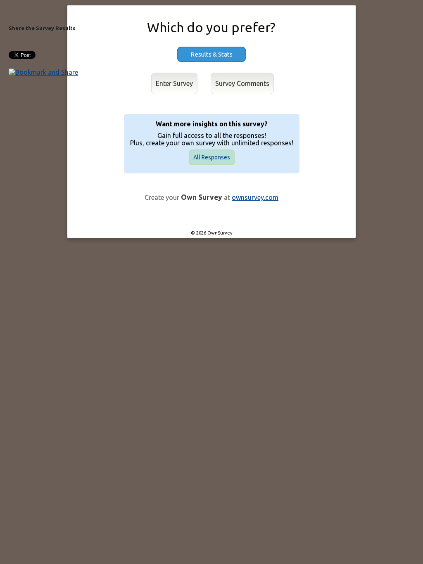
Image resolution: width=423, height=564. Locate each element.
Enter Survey (174, 83)
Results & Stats (211, 54)
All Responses (211, 157)
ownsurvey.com (255, 197)
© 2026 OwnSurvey (212, 232)
